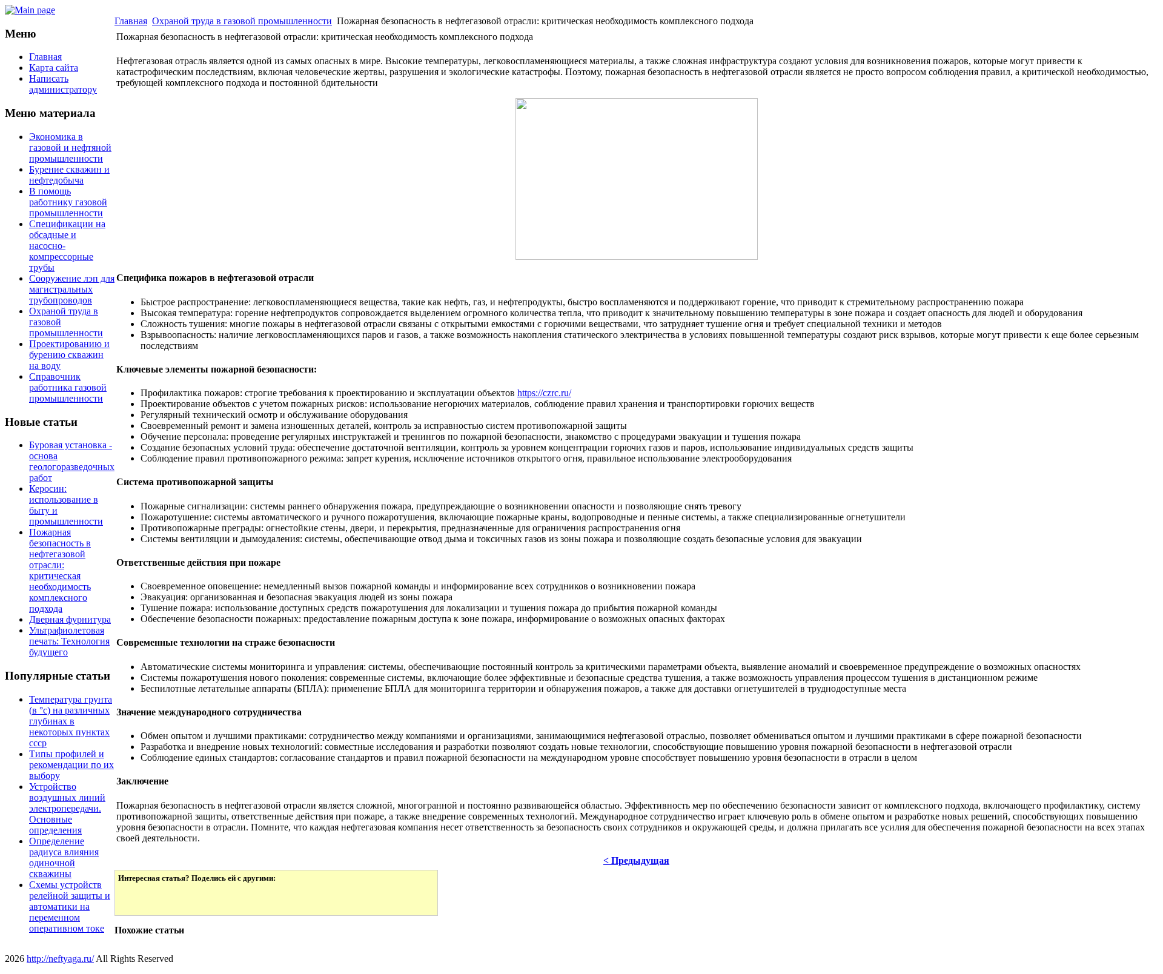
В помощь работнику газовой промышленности (68, 202)
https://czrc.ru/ (544, 393)
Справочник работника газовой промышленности (68, 387)
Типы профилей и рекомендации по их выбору (71, 765)
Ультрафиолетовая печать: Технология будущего (69, 641)
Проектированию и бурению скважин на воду (69, 355)
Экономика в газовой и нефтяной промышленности (70, 147)
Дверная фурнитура (70, 619)
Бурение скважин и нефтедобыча (69, 174)
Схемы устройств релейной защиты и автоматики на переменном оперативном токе (69, 906)
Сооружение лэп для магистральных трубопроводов (71, 289)
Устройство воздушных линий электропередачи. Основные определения (67, 808)
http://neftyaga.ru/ (60, 958)
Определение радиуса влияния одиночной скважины (64, 857)
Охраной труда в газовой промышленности (242, 21)
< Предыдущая (636, 860)
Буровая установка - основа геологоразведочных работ (71, 461)
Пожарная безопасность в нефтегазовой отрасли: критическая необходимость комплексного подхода (60, 570)
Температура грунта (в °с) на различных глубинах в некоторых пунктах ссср (70, 721)
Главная (130, 21)
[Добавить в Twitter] (135, 897)
